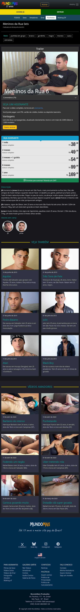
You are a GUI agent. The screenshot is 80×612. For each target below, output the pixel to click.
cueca (69, 36)
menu (72, 4)
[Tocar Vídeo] (40, 73)
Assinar (45, 4)
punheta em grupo (18, 36)
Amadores (34, 18)
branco (31, 36)
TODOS (17, 18)
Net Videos (26, 568)
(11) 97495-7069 (39, 601)
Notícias (44, 568)
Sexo (25, 18)
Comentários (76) (9, 97)
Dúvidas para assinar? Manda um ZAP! (41, 180)
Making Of (62, 18)
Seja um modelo (66, 575)
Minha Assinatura (67, 570)
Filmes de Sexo (9, 568)
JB (8, 233)
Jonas (21, 233)
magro (51, 36)
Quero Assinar (65, 573)
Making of (8, 580)
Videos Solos (9, 570)
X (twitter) (22, 547)
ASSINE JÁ (20, 12)
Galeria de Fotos (28, 578)
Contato (63, 568)
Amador (7, 578)
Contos (25, 573)
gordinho (41, 36)
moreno (60, 36)
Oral (42, 18)
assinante (38, 108)
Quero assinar (9, 127)
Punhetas (51, 18)
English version (40, 558)
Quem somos (46, 575)
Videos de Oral (9, 573)
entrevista (8, 40)
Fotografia (8, 575)
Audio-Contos (27, 575)
